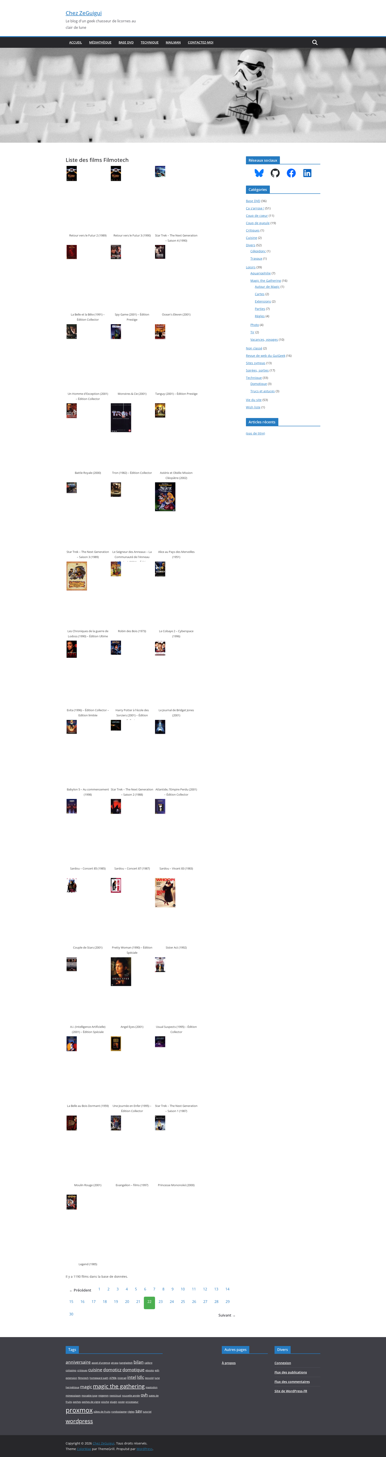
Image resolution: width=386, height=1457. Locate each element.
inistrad (121, 1378)
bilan (139, 1362)
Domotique (258, 384)
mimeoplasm (73, 1395)
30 (71, 1314)
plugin (113, 1401)
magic (86, 1387)
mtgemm (103, 1395)
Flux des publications (291, 1372)
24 (172, 1301)
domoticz (112, 1370)
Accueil (75, 42)
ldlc (140, 1377)
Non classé (254, 348)
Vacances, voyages (264, 339)
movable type (89, 1395)
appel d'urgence (101, 1362)
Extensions (263, 301)
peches (77, 1401)
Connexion (283, 1363)
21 (138, 1301)
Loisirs (251, 267)
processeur (132, 1401)
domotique (133, 1370)
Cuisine (251, 238)
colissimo (71, 1370)
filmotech (83, 1378)
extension (71, 1378)
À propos (229, 1363)
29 (228, 1301)
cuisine (95, 1370)
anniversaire (78, 1362)
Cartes (259, 294)
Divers (250, 245)
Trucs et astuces (262, 391)
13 (216, 1289)
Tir (252, 332)
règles (131, 1411)
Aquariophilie (260, 273)
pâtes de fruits (102, 1411)
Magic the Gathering (265, 280)
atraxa (114, 1362)
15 (71, 1301)
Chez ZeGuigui (84, 13)
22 (149, 1301)
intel (131, 1377)
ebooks (149, 1370)
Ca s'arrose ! (255, 208)
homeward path (99, 1378)
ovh (144, 1395)
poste (121, 1401)
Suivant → (227, 1315)
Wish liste (253, 407)
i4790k (113, 1378)
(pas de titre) (255, 433)
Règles (260, 316)
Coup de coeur (257, 215)
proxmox (79, 1410)
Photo (254, 325)
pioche (105, 1401)
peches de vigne (91, 1401)
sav (138, 1411)
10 (183, 1289)
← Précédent (80, 1290)
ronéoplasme (119, 1411)
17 (94, 1301)
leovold (149, 1378)
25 (183, 1301)
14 (227, 1289)
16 (82, 1301)
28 (216, 1301)
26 (194, 1301)
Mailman (173, 42)
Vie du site (254, 400)
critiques (82, 1370)
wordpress (79, 1421)
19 (116, 1301)
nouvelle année (131, 1395)
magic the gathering (119, 1386)
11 (194, 1289)
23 (161, 1301)
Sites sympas (255, 363)
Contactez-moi (200, 42)
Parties (260, 309)
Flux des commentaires (292, 1382)
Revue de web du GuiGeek (265, 355)
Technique (150, 42)
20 (127, 1301)
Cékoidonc (258, 251)
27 (205, 1301)
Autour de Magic (267, 286)
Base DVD (126, 42)
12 (205, 1289)
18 (105, 1301)
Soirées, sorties (257, 370)
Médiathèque (100, 42)
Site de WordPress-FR (291, 1391)
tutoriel (147, 1411)
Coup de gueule (258, 223)
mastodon (151, 1387)
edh (157, 1370)
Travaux (256, 258)
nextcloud (115, 1395)
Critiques (253, 230)
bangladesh (126, 1362)
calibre (148, 1362)
